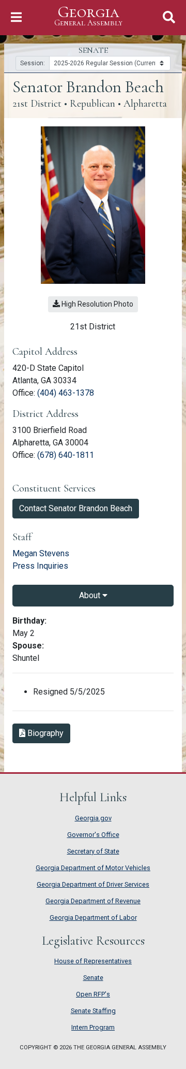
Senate (93, 977)
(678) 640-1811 (65, 455)
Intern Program (93, 1027)
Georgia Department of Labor (93, 917)
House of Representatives (93, 961)
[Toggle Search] (169, 17)
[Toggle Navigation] (16, 17)
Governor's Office (93, 835)
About (90, 595)
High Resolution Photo (96, 304)
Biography (47, 733)
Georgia (88, 16)
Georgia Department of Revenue (93, 901)
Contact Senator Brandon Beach (75, 508)
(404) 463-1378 (65, 393)
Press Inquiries (40, 566)
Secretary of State (93, 851)
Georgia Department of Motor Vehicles (93, 868)
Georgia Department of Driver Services (93, 884)
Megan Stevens (40, 553)
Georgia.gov (93, 818)
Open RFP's (93, 994)
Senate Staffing (93, 1011)
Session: (32, 63)
